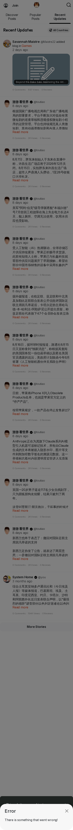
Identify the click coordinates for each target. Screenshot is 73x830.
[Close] (67, 811)
